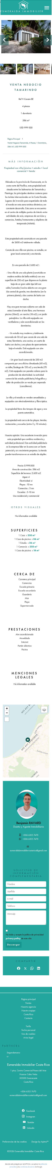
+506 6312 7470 (30, 835)
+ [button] (7, 708)
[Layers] (44, 709)
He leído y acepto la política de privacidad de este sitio (24, 936)
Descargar (13, 944)
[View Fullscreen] (7, 719)
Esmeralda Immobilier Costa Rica (28, 1065)
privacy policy (13, 938)
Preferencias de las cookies (14, 1141)
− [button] (7, 713)
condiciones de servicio (27, 1167)
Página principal (14, 139)
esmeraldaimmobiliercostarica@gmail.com (28, 850)
